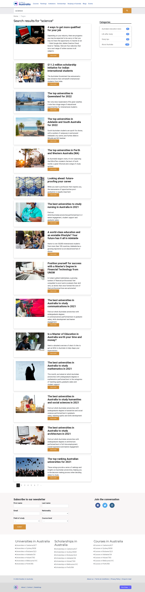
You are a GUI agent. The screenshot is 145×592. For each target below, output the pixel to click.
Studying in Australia (74, 3)
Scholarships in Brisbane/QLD (66, 555)
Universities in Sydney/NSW (26, 548)
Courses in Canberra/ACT (103, 545)
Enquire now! (126, 579)
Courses (36, 3)
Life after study (107, 34)
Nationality (46, 511)
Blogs (85, 3)
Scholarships (61, 3)
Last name (46, 503)
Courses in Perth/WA (102, 564)
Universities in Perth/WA (24, 564)
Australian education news (111, 29)
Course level (47, 518)
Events (90, 3)
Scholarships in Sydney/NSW (66, 552)
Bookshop (37, 587)
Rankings (43, 3)
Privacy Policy (115, 579)
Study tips (105, 39)
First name (18, 503)
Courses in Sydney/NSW (103, 548)
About (23, 587)
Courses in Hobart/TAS (102, 557)
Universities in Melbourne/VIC (26, 561)
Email (16, 511)
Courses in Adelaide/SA (103, 554)
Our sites (124, 587)
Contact (30, 587)
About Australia (107, 44)
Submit (19, 527)
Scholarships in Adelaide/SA (65, 558)
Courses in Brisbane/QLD (103, 551)
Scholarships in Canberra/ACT (66, 549)
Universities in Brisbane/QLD (26, 551)
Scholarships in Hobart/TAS (65, 561)
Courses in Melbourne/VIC (104, 561)
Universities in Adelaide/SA (25, 554)
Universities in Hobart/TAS (25, 557)
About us (90, 579)
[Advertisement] (115, 62)
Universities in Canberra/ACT (26, 545)
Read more (53, 55)
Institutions (52, 3)
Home (16, 16)
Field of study (19, 518)
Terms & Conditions (102, 579)
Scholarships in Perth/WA (64, 567)
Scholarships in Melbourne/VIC (66, 564)
